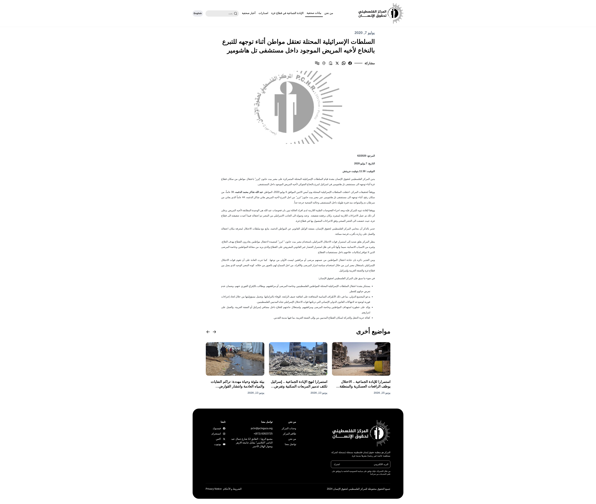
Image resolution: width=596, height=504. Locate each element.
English (198, 13)
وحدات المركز (289, 428)
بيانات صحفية (314, 12)
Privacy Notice (214, 489)
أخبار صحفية (248, 13)
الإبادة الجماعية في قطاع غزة (287, 13)
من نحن (328, 13)
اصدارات (263, 13)
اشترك (337, 464)
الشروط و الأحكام (232, 489)
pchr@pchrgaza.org (262, 428)
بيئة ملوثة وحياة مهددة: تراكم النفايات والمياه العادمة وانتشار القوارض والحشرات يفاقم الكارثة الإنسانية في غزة (237, 384)
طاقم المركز (289, 433)
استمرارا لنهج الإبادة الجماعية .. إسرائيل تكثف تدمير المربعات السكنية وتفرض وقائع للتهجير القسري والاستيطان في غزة (299, 384)
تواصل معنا (290, 444)
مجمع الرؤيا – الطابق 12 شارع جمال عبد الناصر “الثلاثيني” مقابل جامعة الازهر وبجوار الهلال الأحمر (252, 443)
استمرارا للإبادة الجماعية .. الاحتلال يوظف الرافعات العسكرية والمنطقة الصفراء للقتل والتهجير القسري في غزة (362, 384)
